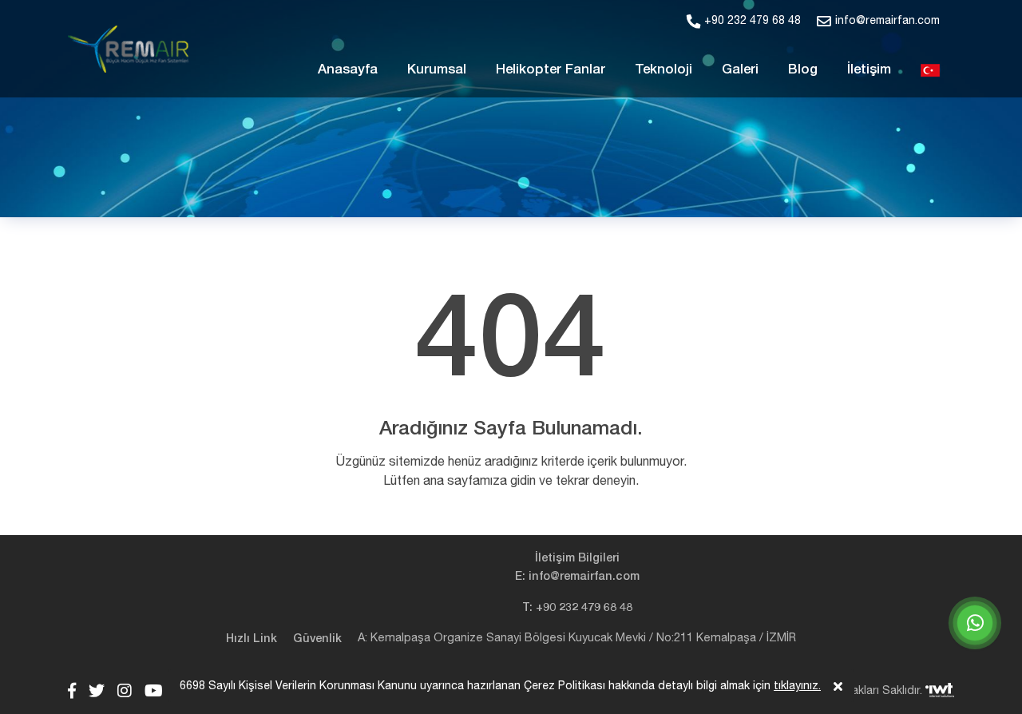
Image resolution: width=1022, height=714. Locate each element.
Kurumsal (436, 69)
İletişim (869, 69)
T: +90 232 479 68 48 (577, 607)
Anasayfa (348, 69)
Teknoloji (663, 69)
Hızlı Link (251, 638)
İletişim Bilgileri (577, 558)
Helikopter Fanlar (550, 69)
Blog (803, 69)
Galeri (740, 69)
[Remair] (128, 49)
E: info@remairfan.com (577, 576)
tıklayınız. (797, 685)
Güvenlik (317, 638)
